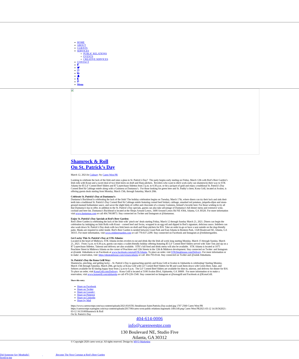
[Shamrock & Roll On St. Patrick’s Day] (165, 153)
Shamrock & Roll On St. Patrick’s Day (93, 164)
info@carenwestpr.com (149, 325)
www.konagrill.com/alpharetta (102, 274)
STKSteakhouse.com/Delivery (186, 252)
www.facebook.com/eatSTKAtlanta (129, 252)
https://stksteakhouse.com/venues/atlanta (118, 255)
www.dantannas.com (86, 213)
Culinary (94, 174)
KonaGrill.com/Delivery (106, 271)
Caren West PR (110, 174)
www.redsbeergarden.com (118, 232)
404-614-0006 (149, 318)
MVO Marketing (142, 341)
